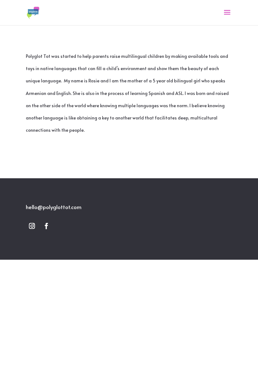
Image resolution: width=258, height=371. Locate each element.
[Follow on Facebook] (46, 226)
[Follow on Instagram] (32, 226)
